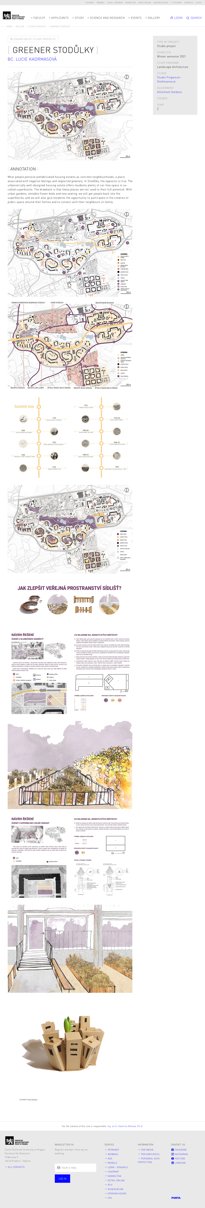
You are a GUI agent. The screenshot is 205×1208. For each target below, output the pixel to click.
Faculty (39, 18)
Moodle (112, 1162)
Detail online (144, 3)
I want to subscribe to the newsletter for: (74, 1178)
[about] (17, 1140)
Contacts (188, 3)
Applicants (60, 18)
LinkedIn (180, 1162)
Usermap (113, 1171)
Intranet (90, 3)
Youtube (179, 1158)
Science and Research (107, 18)
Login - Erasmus (115, 3)
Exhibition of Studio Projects (34, 39)
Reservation (115, 1189)
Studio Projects (37, 26)
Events (136, 18)
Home (9, 26)
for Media (147, 1149)
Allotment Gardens (169, 92)
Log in (62, 1178)
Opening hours (161, 3)
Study (79, 18)
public (63, 1185)
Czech (198, 3)
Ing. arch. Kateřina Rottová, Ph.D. (125, 1126)
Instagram (181, 1154)
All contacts (16, 1166)
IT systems (177, 3)
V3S (110, 1197)
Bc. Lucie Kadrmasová (32, 59)
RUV (110, 1184)
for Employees (150, 1154)
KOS (110, 1158)
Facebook (180, 1149)
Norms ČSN (130, 3)
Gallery (154, 18)
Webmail (101, 3)
